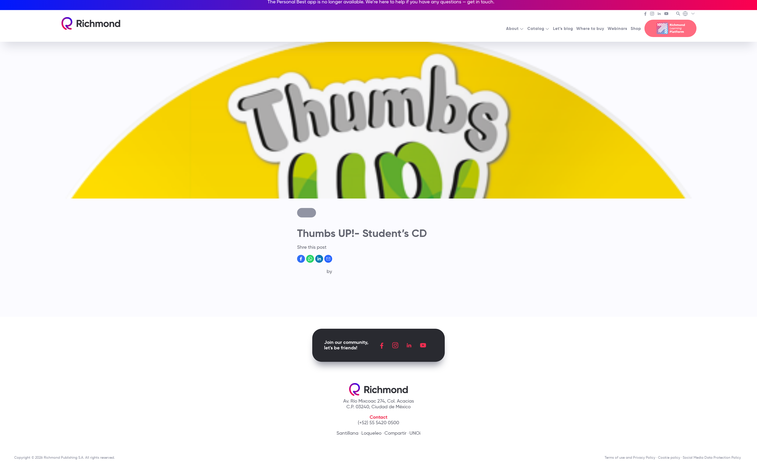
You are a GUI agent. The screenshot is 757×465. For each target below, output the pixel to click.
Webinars (617, 28)
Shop (636, 28)
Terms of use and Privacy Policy (630, 457)
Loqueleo (371, 433)
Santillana (347, 433)
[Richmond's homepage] (91, 23)
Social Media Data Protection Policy (713, 457)
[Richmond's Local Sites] (689, 14)
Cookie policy (669, 457)
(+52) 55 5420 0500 (378, 422)
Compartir (395, 433)
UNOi (414, 433)
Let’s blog (563, 28)
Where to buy (590, 28)
